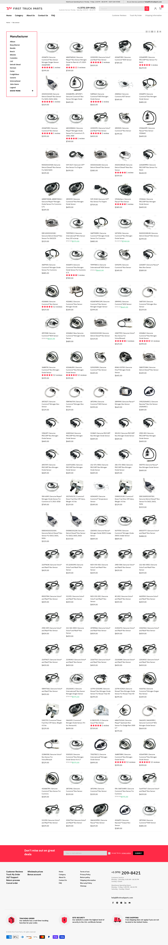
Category (19, 15)
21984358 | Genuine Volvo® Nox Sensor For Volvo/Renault (52, 757)
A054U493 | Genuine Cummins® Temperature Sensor (99, 499)
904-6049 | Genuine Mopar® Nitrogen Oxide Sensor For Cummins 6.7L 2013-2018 (52, 499)
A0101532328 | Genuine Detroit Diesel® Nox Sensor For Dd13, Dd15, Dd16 (51, 96)
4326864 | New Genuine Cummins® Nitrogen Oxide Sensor (75, 335)
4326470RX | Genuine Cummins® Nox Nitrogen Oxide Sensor (148, 757)
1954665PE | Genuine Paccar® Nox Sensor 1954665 (147, 130)
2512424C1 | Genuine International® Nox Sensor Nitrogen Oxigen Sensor (75, 691)
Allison (12, 42)
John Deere (14, 84)
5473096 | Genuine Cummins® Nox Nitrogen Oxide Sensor (123, 235)
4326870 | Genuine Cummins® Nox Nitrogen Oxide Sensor (148, 96)
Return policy (85, 877)
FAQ (53, 15)
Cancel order (12, 883)
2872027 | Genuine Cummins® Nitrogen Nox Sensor (50, 404)
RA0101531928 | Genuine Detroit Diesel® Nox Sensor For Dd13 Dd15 (51, 167)
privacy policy (126, 853)
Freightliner (14, 74)
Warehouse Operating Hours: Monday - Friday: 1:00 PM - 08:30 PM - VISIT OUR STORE (93, 2)
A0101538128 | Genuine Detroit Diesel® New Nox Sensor (123, 167)
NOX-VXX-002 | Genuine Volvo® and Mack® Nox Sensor (99, 567)
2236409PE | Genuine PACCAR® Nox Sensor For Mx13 (148, 59)
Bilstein (13, 55)
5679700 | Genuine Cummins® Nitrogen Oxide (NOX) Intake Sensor (124, 533)
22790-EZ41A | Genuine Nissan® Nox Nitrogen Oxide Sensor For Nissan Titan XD (125, 691)
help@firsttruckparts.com (122, 897)
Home (9, 15)
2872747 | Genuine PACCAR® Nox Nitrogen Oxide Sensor (50, 467)
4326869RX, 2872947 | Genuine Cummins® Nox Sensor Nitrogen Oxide (74, 96)
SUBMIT (138, 853)
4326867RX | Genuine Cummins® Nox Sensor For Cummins (51, 791)
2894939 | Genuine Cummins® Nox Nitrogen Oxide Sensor (75, 201)
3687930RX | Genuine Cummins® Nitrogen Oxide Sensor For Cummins (99, 235)
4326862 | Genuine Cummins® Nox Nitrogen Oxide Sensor (148, 335)
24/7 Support (12, 877)
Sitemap (83, 886)
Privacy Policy (85, 874)
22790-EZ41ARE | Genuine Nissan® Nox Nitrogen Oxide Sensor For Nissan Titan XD (100, 691)
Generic (13, 78)
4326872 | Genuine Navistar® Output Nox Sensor (122, 822)
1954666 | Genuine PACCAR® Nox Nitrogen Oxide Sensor (147, 201)
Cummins (13, 58)
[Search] (147, 8)
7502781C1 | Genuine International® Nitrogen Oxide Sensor (98, 757)
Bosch (12, 51)
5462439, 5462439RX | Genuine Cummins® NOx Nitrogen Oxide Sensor (148, 722)
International (15, 81)
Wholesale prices (35, 871)
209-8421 (126, 873)
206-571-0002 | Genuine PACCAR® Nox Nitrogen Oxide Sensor (124, 467)
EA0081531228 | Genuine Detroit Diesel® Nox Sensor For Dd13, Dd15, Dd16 (75, 533)
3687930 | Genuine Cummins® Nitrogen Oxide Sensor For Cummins (51, 267)
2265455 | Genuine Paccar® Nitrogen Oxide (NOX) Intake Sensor (100, 533)
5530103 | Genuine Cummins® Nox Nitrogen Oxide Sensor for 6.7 (75, 757)
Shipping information (153, 15)
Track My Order (136, 15)
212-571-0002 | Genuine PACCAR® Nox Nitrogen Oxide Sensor (99, 467)
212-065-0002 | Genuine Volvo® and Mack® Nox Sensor (148, 567)
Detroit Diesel (15, 64)
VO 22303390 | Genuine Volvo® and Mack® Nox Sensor (74, 567)
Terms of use (84, 872)
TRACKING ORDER (26, 918)
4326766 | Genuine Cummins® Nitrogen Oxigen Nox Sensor (149, 691)
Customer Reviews (119, 15)
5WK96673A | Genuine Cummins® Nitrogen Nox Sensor (75, 404)
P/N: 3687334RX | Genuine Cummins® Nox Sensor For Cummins (124, 791)
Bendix (12, 48)
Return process (13, 880)
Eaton (12, 71)
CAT (11, 61)
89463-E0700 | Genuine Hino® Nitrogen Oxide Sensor (123, 370)
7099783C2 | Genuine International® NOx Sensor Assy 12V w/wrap (75, 235)
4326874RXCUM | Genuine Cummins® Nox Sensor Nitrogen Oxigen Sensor (99, 304)
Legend (13, 87)
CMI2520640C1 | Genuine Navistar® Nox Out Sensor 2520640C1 (148, 404)
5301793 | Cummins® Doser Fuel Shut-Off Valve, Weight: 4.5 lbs (52, 722)
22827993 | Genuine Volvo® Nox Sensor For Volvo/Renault (125, 335)
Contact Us (43, 15)
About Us (31, 15)
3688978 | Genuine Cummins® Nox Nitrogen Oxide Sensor (50, 370)
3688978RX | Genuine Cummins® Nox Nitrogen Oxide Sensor (123, 757)
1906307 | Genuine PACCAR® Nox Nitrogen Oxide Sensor (50, 435)
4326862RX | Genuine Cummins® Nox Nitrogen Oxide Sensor (75, 370)
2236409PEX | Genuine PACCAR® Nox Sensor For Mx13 (148, 167)
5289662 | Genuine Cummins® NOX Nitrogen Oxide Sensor (99, 96)
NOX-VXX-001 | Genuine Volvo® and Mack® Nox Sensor (99, 598)
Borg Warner (15, 45)
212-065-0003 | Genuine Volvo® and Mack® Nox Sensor (75, 630)
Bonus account (34, 874)
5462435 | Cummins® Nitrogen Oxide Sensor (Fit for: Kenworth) (75, 722)
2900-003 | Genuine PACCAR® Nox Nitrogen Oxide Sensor (147, 435)
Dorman (13, 68)
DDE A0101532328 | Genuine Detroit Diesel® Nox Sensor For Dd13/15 (52, 235)
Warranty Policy (86, 883)
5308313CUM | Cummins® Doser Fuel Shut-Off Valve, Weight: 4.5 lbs (124, 499)
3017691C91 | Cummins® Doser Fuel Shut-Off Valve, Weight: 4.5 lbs (75, 499)
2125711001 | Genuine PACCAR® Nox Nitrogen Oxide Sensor (74, 467)
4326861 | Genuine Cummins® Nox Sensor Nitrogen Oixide (74, 304)
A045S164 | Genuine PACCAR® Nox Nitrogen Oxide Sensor (74, 435)
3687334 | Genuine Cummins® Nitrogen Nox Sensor (148, 304)
